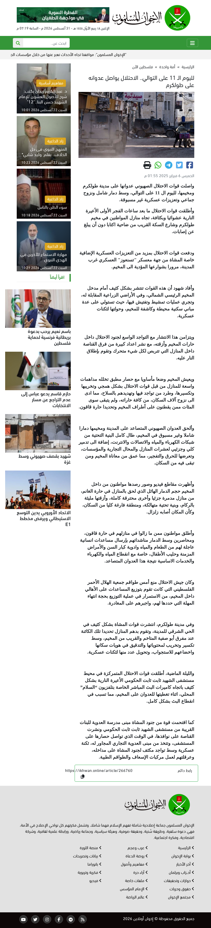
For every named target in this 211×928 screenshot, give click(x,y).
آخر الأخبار (184, 864)
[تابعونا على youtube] (23, 919)
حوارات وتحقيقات (178, 880)
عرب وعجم (136, 847)
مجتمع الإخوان (180, 897)
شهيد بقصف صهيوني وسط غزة (45, 458)
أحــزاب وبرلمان (180, 872)
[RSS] (82, 919)
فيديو (94, 880)
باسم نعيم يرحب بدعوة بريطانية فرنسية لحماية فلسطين (49, 336)
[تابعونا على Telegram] (71, 919)
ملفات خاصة (135, 880)
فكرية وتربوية (88, 872)
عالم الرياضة (135, 897)
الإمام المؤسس (132, 888)
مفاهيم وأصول (133, 864)
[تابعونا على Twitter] (35, 919)
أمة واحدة (167, 66)
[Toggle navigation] (192, 43)
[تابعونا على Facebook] (59, 919)
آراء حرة (139, 872)
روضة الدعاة (135, 855)
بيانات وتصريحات (86, 855)
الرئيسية (188, 66)
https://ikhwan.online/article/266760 (99, 770)
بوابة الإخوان (181, 855)
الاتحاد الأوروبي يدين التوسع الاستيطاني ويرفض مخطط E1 (44, 517)
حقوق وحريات (181, 888)
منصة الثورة (89, 847)
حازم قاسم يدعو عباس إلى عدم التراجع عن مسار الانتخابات (46, 398)
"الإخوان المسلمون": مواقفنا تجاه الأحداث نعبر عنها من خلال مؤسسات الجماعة (82, 54)
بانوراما (93, 864)
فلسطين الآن (142, 66)
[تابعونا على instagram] (47, 919)
